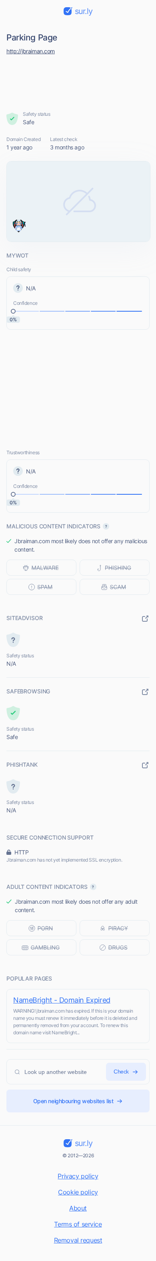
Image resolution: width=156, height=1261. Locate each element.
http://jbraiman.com (30, 51)
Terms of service (78, 1224)
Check (121, 1071)
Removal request (78, 1240)
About (78, 1208)
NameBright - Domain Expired (61, 1000)
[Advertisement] (78, 81)
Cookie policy (78, 1192)
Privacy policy (78, 1176)
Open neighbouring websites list (73, 1101)
